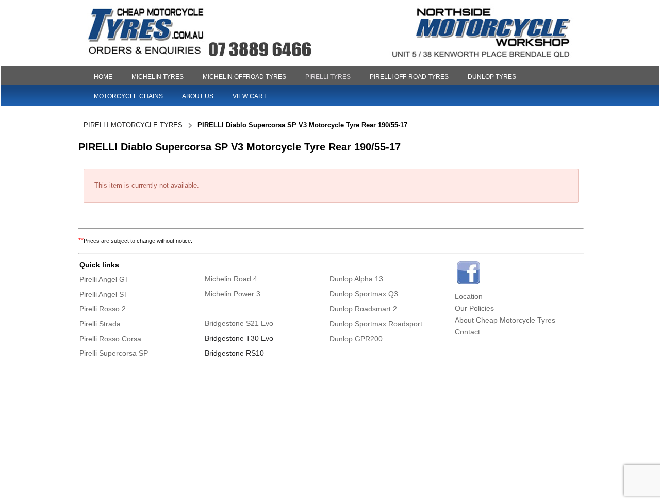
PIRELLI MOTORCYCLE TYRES (133, 125)
